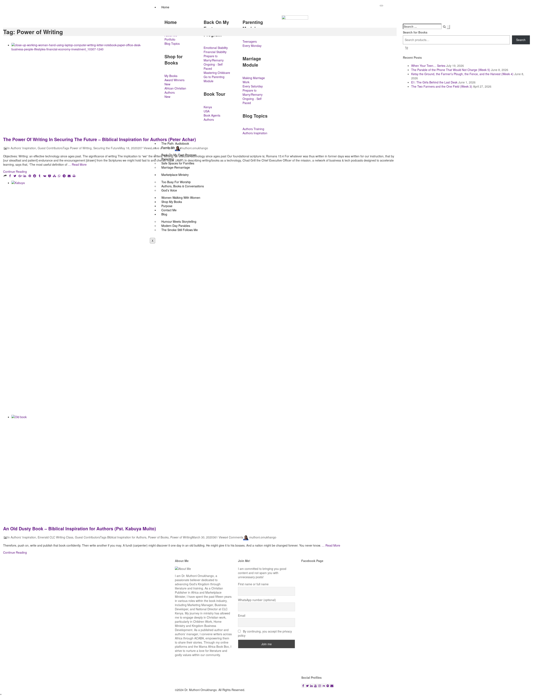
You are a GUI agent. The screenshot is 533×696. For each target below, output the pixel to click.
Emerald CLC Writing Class (55, 537)
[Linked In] (311, 686)
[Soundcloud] (324, 686)
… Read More (77, 164)
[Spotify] (328, 686)
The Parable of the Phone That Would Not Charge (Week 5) (450, 70)
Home (165, 7)
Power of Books (158, 537)
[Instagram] (320, 686)
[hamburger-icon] (381, 5)
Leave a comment (163, 148)
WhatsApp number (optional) (257, 600)
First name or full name (253, 584)
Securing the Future (106, 148)
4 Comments (234, 537)
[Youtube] (315, 686)
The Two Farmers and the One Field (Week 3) (441, 86)
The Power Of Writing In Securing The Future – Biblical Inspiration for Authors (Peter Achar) (99, 139)
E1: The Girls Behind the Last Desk (434, 82)
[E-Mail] (332, 686)
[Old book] (186, 467)
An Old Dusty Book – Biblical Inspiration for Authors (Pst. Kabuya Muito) (79, 528)
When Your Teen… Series (428, 65)
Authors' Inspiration (23, 148)
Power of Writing (81, 148)
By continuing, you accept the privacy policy (265, 633)
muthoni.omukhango (194, 148)
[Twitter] (307, 686)
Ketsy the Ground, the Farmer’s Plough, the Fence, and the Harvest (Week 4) (462, 74)
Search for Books (415, 32)
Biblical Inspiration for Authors (126, 537)
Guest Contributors (50, 148)
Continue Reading (15, 171)
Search (521, 40)
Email (241, 615)
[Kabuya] (186, 298)
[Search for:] (422, 26)
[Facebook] (303, 686)
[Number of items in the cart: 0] (406, 48)
